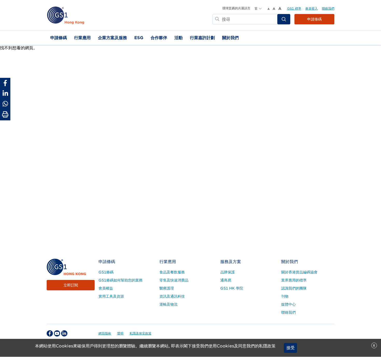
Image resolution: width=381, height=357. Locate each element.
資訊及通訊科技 (172, 296)
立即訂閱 (71, 285)
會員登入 (311, 8)
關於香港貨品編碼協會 (299, 272)
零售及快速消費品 (173, 280)
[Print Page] (5, 114)
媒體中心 (288, 304)
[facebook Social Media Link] (50, 333)
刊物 (284, 296)
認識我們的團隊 (294, 288)
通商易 (225, 280)
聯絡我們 (328, 8)
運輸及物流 (168, 304)
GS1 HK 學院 (231, 288)
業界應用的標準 (294, 280)
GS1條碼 (106, 272)
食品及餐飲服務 (172, 272)
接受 (290, 347)
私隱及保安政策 (140, 333)
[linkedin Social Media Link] (64, 333)
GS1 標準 (294, 8)
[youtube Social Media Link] (57, 333)
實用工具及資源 (111, 296)
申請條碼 (314, 19)
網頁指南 (104, 333)
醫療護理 (166, 288)
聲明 (120, 333)
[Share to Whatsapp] (5, 104)
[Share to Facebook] (5, 83)
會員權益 (105, 288)
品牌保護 (227, 272)
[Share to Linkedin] (5, 93)
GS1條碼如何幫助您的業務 (120, 280)
